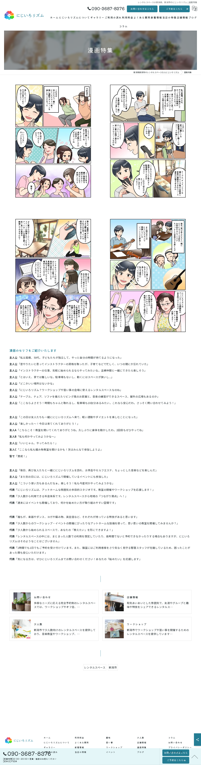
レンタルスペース (94, 667)
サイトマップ (175, 752)
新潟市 (113, 667)
